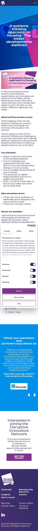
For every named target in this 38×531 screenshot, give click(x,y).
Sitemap (5, 503)
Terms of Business (23, 507)
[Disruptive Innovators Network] (3, 3)
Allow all (19, 291)
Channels (6, 490)
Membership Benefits (26, 491)
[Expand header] (35, 3)
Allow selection (19, 297)
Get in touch (8, 497)
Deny (19, 303)
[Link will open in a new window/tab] (3, 515)
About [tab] (31, 231)
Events (23, 495)
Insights (5, 495)
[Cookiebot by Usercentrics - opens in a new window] (27, 225)
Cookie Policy (8, 506)
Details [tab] (19, 231)
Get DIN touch (19, 457)
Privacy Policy (26, 503)
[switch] (33, 270)
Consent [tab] (7, 231)
